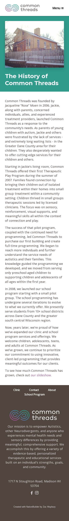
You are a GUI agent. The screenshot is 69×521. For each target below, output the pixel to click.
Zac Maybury (49, 507)
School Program (34, 394)
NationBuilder (32, 507)
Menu (56, 8)
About (52, 390)
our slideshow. (41, 375)
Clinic (16, 390)
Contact (34, 390)
